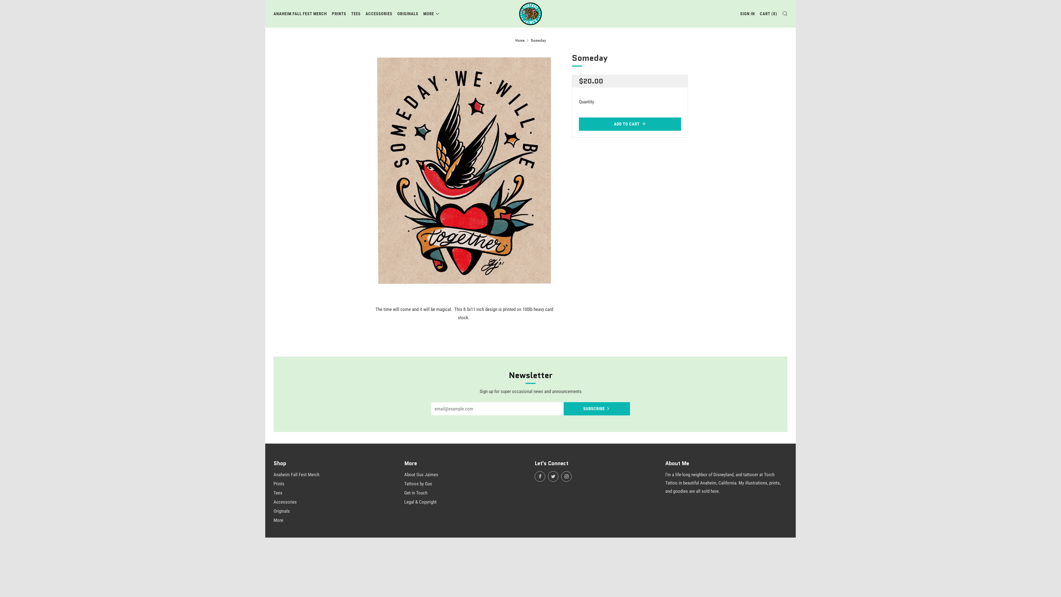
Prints (339, 13)
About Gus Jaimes (421, 474)
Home (520, 40)
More (428, 13)
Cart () (768, 13)
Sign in (747, 13)
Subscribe (594, 408)
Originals (407, 13)
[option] (464, 171)
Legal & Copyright (420, 502)
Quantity (586, 101)
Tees (356, 13)
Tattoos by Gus (418, 483)
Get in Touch (415, 493)
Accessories (379, 13)
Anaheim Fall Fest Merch (300, 13)
